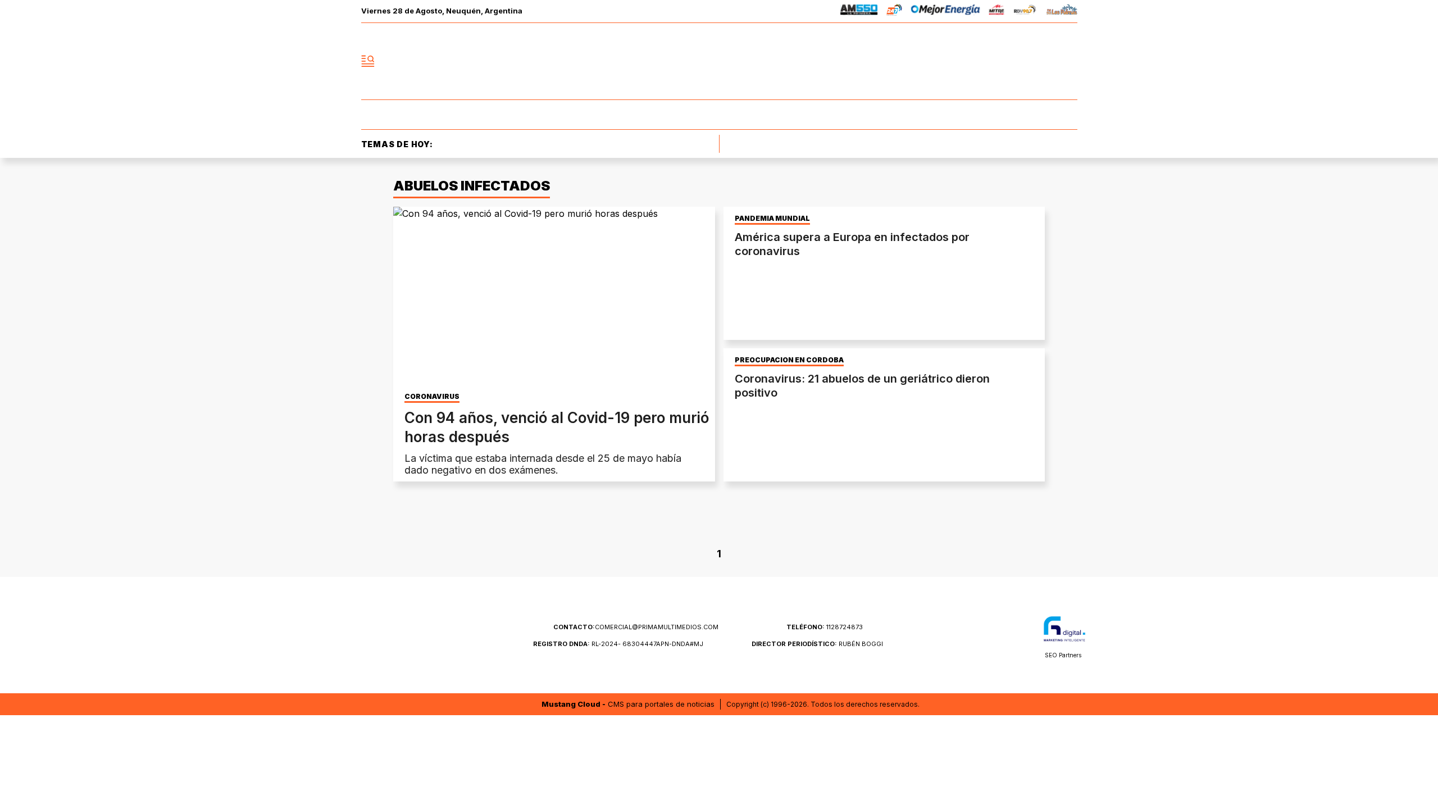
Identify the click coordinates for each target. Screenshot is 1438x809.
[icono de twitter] (1019, 61)
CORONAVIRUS (431, 396)
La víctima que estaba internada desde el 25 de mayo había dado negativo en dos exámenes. (542, 464)
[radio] (859, 11)
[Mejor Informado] (719, 61)
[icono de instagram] (1044, 61)
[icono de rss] (1068, 61)
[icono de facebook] (994, 61)
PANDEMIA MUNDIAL (772, 218)
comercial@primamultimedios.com (635, 627)
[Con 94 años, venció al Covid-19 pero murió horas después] (554, 297)
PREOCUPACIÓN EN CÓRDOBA (789, 360)
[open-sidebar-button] (368, 61)
